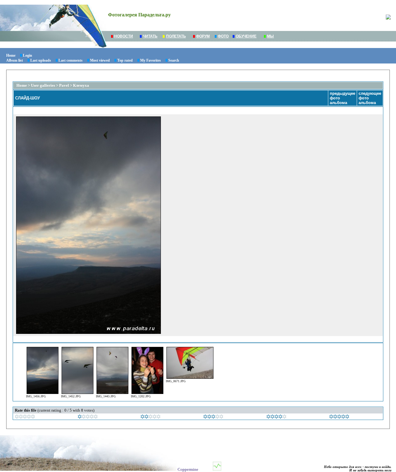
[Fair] (150, 417)
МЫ (270, 36)
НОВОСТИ (123, 36)
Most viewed (100, 60)
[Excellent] (276, 417)
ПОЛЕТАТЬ (176, 36)
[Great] (339, 417)
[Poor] (88, 417)
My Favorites (150, 60)
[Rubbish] (25, 417)
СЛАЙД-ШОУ (27, 98)
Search (173, 60)
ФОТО (223, 36)
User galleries (43, 85)
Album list (14, 60)
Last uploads (40, 60)
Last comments (70, 60)
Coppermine (188, 469)
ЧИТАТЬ (150, 36)
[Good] (213, 417)
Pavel (64, 85)
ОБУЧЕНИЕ (246, 36)
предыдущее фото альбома (342, 98)
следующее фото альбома (370, 98)
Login (27, 55)
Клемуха (81, 85)
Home (10, 55)
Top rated (125, 60)
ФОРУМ (203, 36)
